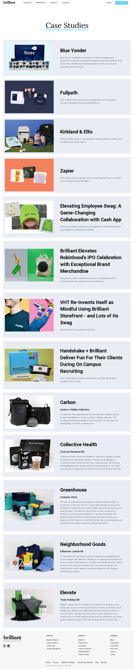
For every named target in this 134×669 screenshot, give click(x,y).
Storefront (82, 640)
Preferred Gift (83, 643)
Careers (112, 651)
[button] (27, 2)
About (112, 640)
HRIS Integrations (84, 651)
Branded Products (52, 640)
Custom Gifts (51, 646)
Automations (82, 646)
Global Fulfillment (52, 643)
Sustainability (114, 643)
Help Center (114, 649)
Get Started (121, 3)
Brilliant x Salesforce (85, 649)
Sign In (109, 3)
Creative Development (54, 649)
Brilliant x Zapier (84, 654)
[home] (9, 2)
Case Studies (114, 646)
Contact (112, 654)
